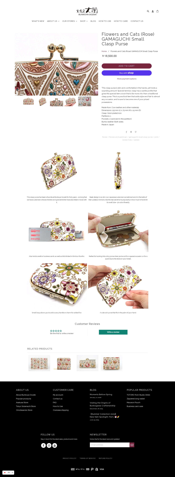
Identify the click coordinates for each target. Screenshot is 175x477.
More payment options (126, 79)
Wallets (136, 140)
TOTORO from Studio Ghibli (138, 395)
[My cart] (157, 11)
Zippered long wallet (136, 399)
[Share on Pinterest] (135, 132)
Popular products (23, 399)
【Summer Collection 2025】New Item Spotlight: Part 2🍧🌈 (104, 417)
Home (104, 51)
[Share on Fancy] (131, 132)
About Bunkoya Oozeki (26, 395)
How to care (121, 21)
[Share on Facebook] (126, 132)
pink (156, 137)
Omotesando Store (24, 410)
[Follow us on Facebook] (43, 446)
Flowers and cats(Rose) (118, 137)
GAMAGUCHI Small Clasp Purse (141, 137)
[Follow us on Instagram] (49, 446)
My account (58, 395)
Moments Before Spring (101, 395)
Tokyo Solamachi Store (26, 406)
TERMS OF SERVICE (87, 458)
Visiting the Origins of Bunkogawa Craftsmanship (102, 405)
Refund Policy (105, 458)
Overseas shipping (61, 410)
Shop (83, 21)
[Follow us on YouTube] (54, 446)
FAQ (54, 402)
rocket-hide (127, 140)
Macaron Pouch (133, 402)
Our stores (69, 21)
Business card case (135, 406)
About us (52, 21)
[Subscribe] (132, 444)
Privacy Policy (69, 458)
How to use (105, 21)
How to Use (58, 406)
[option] (56, 64)
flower (104, 137)
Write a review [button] (113, 332)
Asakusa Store (22, 402)
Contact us (137, 21)
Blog (93, 21)
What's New (38, 21)
